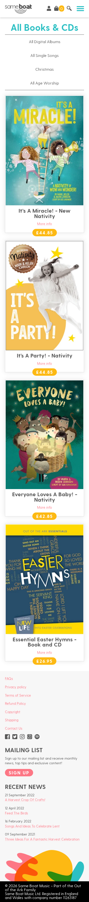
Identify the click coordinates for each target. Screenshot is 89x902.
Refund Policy (15, 703)
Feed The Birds (16, 813)
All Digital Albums (44, 41)
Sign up (19, 772)
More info (44, 223)
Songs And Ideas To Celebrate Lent (32, 826)
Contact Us (13, 728)
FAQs (9, 678)
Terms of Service (18, 695)
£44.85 (44, 232)
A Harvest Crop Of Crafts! (25, 800)
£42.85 (44, 516)
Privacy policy (15, 687)
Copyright (12, 712)
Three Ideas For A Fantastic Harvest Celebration (42, 839)
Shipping (11, 720)
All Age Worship (44, 83)
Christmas (44, 69)
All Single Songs (44, 55)
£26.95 (44, 661)
